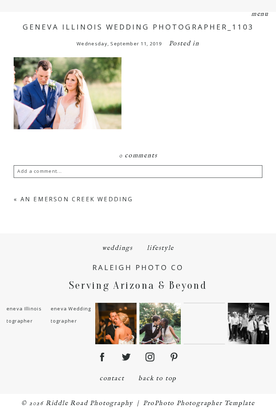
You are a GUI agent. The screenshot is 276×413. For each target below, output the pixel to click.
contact (112, 378)
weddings (117, 248)
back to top (157, 378)
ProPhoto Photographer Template (199, 403)
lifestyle (160, 248)
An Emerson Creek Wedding (76, 199)
